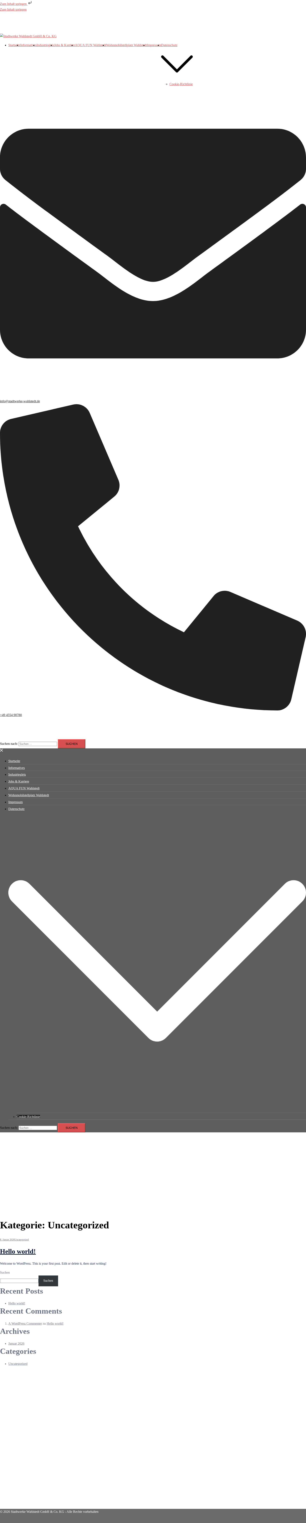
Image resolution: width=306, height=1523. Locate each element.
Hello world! (18, 1251)
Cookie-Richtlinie (181, 84)
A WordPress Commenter (25, 1323)
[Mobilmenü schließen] (1, 751)
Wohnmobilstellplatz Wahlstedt (126, 45)
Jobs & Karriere (64, 45)
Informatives (28, 45)
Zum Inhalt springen (13, 4)
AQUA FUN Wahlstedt (90, 45)
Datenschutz (169, 45)
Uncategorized (22, 1239)
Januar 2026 (16, 1343)
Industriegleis (45, 45)
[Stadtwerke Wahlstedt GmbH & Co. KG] (28, 36)
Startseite (14, 45)
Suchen (5, 1272)
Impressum (154, 45)
